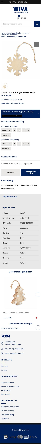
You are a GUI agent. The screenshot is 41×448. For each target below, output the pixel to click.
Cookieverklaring (7, 415)
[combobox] (17, 24)
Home (3, 33)
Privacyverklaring (7, 411)
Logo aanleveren (7, 382)
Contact (4, 370)
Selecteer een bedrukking (12, 121)
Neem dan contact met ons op (11, 116)
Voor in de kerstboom (9, 35)
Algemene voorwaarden (10, 407)
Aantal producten (9, 157)
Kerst (26, 33)
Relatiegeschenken (14, 33)
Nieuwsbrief (5, 394)
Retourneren (5, 390)
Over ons (4, 366)
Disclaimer (5, 419)
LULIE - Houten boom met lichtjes (16, 313)
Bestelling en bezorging (10, 386)
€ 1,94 (7, 318)
